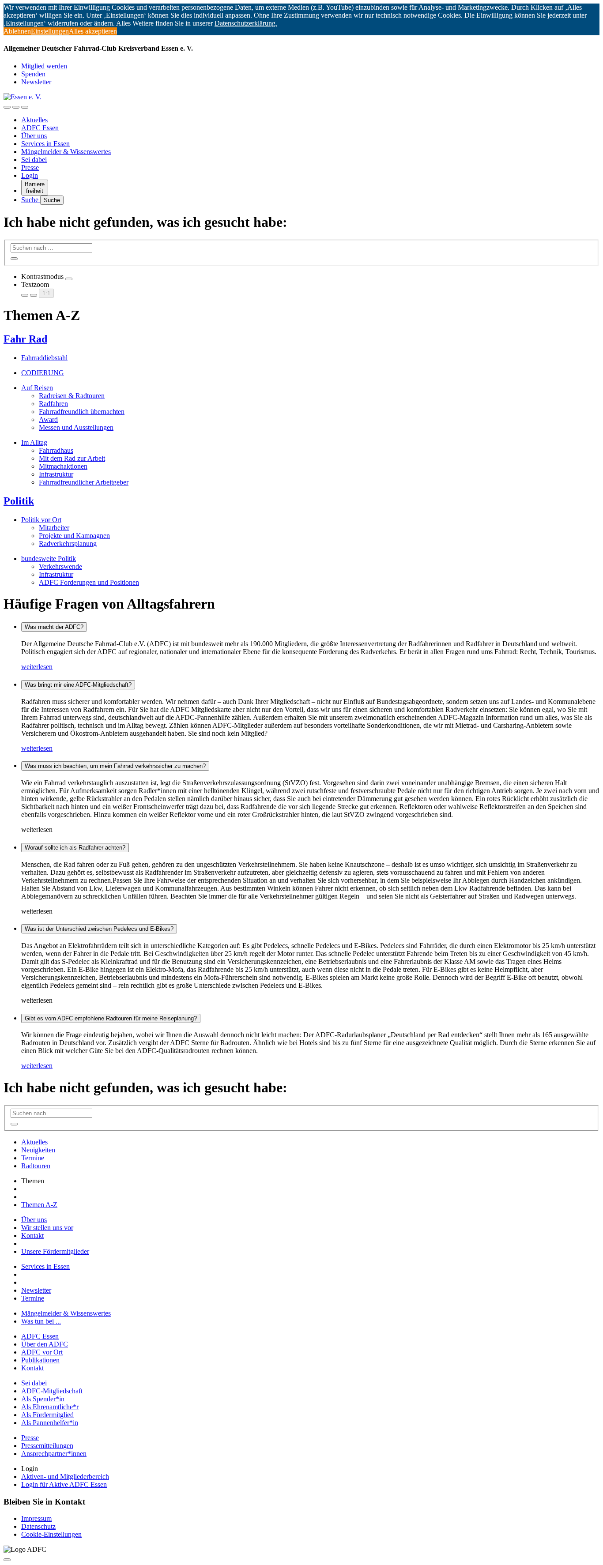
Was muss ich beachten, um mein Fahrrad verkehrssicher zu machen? (115, 766)
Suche (30, 199)
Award (48, 419)
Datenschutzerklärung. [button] (246, 23)
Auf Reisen (37, 387)
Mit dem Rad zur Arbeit (72, 458)
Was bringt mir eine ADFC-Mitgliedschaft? (78, 684)
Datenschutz (38, 1526)
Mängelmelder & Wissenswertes (66, 151)
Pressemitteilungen (47, 1445)
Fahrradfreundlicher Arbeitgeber (83, 482)
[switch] (68, 279)
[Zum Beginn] (7, 1559)
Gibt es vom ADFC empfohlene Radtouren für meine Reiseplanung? (111, 1018)
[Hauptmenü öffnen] (24, 107)
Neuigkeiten (38, 1150)
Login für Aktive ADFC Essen (64, 1484)
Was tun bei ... (41, 1321)
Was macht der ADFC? (54, 627)
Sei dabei (34, 159)
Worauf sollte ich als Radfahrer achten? (75, 847)
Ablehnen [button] (17, 31)
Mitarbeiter (54, 527)
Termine (32, 1158)
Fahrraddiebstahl (44, 357)
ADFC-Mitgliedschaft (52, 1391)
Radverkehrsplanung (68, 543)
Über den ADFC (44, 1344)
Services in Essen (45, 143)
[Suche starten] (14, 258)
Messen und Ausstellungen (76, 427)
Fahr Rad (25, 339)
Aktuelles (34, 120)
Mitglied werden (44, 66)
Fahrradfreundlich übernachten (81, 411)
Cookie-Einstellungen (51, 1534)
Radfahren (53, 403)
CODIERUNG (42, 372)
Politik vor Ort (41, 519)
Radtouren (35, 1166)
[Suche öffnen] (15, 107)
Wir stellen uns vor (47, 1227)
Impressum (36, 1518)
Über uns (34, 135)
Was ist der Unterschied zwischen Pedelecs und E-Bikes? (99, 928)
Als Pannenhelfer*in (49, 1422)
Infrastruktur (56, 474)
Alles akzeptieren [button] (93, 31)
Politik (19, 501)
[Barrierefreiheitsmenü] (7, 107)
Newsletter (36, 82)
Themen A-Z (39, 1204)
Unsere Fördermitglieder (55, 1251)
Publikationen (40, 1360)
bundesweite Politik (48, 558)
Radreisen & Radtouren (72, 395)
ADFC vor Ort (42, 1352)
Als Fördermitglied (47, 1414)
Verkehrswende (60, 566)
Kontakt (32, 1235)
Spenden (33, 74)
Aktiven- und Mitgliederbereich (65, 1476)
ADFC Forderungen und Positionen (89, 582)
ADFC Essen (40, 128)
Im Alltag (34, 442)
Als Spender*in (42, 1399)
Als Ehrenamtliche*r (50, 1407)
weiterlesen (37, 666)
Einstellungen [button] (50, 31)
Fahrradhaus (56, 450)
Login (29, 175)
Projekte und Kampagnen (74, 535)
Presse (30, 167)
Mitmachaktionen (63, 466)
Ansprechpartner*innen (54, 1453)
